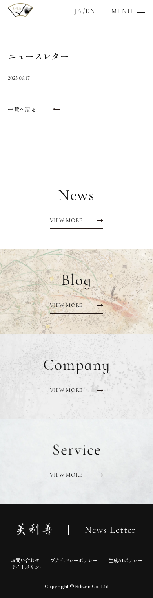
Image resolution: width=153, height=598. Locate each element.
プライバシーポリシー (73, 560)
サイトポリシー (27, 566)
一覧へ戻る (22, 109)
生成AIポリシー (125, 560)
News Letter (110, 530)
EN (91, 11)
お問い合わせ (25, 560)
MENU (122, 11)
